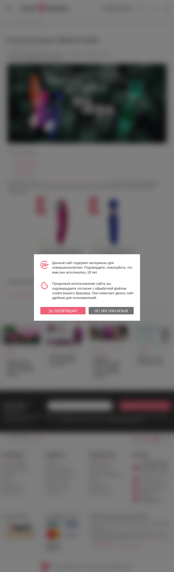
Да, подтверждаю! (63, 310)
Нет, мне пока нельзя (111, 310)
